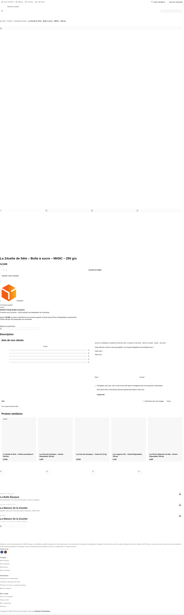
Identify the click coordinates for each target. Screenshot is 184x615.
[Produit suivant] (5, 24)
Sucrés (10, 21)
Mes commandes (5, 603)
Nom (97, 377)
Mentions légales (5, 588)
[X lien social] (4, 278)
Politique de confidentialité (9, 578)
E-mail (142, 377)
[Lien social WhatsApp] (8, 278)
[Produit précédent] (1, 24)
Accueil (3, 21)
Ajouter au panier (94, 270)
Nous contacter (5, 570)
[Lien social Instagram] (5, 552)
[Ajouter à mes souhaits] (33, 419)
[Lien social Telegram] (10, 278)
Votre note (99, 351)
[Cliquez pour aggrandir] (3, 204)
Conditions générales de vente (10, 582)
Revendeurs (4, 567)
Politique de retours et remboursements (13, 585)
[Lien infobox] (158, 2)
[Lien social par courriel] (6, 278)
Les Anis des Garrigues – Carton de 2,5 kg (91, 454)
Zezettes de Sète (20, 21)
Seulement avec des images (154, 401)
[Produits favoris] (146, 7)
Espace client (4, 600)
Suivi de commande (6, 596)
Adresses (3, 606)
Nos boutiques (5, 564)
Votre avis (99, 354)
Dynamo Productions (42, 611)
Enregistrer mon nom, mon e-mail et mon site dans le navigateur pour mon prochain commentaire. (130, 385)
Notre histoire (4, 560)
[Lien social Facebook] (1, 278)
